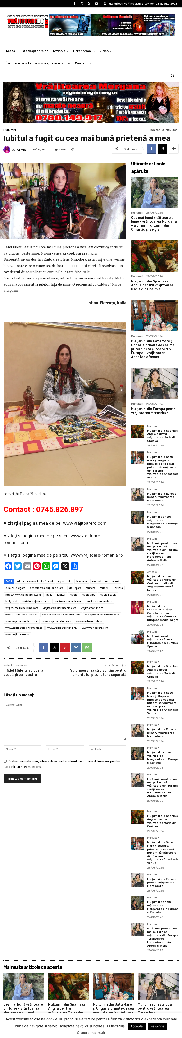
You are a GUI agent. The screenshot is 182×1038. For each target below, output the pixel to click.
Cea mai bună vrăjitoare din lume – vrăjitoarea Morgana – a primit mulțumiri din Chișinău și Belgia (154, 224)
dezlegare (75, 588)
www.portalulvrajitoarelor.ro (102, 614)
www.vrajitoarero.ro (17, 634)
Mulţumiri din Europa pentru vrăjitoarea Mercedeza (154, 411)
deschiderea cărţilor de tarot (47, 588)
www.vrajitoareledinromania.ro (24, 627)
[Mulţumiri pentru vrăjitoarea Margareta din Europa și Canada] (137, 517)
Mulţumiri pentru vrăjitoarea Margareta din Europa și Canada (162, 521)
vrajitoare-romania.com (68, 601)
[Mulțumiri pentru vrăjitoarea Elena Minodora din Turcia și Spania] (137, 637)
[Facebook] (74, 3)
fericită (104, 588)
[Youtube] (96, 3)
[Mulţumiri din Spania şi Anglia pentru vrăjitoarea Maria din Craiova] (154, 256)
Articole (152, 572)
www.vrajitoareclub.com (56, 621)
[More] (174, 149)
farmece (90, 588)
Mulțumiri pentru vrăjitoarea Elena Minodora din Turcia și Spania (162, 641)
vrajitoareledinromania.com (59, 608)
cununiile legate (15, 588)
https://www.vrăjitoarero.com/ (23, 594)
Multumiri (9, 129)
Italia (49, 594)
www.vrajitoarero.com (95, 627)
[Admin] (7, 149)
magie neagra (108, 594)
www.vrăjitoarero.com (84, 523)
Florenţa (118, 588)
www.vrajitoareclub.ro (89, 621)
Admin (21, 149)
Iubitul (61, 594)
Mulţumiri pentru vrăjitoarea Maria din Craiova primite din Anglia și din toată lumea (162, 583)
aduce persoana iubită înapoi (35, 581)
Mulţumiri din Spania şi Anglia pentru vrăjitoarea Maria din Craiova (152, 285)
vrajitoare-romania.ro (100, 601)
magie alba (88, 594)
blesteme (81, 581)
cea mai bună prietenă (105, 581)
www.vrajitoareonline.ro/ (62, 627)
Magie (73, 594)
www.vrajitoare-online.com (21, 621)
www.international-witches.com (61, 614)
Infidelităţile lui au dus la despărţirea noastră (23, 673)
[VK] (76, 647)
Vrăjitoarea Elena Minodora (21, 608)
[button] (173, 75)
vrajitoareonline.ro (92, 608)
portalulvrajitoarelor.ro (36, 601)
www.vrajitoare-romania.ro (97, 555)
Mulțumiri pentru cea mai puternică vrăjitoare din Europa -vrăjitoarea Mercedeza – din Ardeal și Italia (162, 552)
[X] (89, 3)
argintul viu (65, 581)
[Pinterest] (65, 647)
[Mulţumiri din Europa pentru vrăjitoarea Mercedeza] (154, 383)
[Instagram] (81, 3)
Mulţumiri (11, 601)
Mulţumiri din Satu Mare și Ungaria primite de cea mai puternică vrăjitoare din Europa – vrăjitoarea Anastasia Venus (153, 349)
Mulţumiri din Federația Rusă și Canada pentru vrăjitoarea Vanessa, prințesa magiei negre (162, 613)
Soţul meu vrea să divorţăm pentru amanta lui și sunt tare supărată (98, 673)
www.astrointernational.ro (21, 614)
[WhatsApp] (87, 647)
